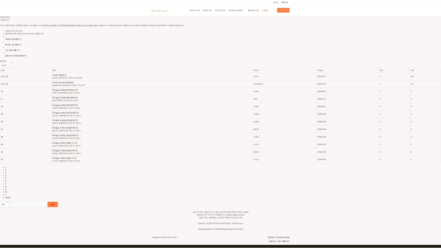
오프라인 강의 (220, 10)
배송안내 (272, 241)
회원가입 (284, 2)
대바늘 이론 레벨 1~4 (13, 39)
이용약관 (271, 237)
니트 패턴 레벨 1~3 (12, 50)
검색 (52, 204)
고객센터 (265, 10)
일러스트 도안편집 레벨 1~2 (15, 55)
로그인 (275, 2)
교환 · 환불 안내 (283, 241)
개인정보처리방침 (282, 237)
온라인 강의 (207, 10)
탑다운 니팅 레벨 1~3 (13, 44)
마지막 (7, 197)
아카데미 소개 (194, 10)
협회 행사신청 (253, 10)
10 (6, 192)
